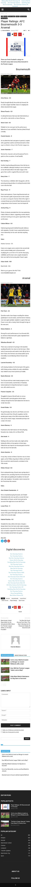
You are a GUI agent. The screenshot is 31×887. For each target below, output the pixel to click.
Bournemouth (23, 16)
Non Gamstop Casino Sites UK (16, 576)
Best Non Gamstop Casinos (16, 558)
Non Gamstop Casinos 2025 (16, 572)
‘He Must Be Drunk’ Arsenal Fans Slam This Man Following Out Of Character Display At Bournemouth (23, 624)
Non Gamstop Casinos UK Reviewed (20, 5)
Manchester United (6, 843)
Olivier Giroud (5, 600)
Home (2, 13)
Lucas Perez (23, 598)
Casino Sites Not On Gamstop (16, 581)
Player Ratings (4, 18)
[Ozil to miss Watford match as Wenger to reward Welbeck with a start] (5, 662)
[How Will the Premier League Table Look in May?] (5, 670)
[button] (28, 9)
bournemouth (15, 598)
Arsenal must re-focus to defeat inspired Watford (15, 775)
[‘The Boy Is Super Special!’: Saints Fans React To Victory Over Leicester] (5, 824)
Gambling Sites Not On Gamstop (16, 562)
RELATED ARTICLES (7, 655)
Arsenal (17, 16)
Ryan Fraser (22, 600)
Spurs (2, 856)
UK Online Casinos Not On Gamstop (16, 585)
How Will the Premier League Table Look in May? (15, 760)
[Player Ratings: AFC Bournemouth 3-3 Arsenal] (5, 807)
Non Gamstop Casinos (14, 2)
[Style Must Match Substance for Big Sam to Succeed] (5, 678)
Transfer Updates (6, 850)
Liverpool (3, 848)
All (1, 16)
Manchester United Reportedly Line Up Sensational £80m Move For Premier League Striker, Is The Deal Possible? (8, 625)
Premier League (12, 16)
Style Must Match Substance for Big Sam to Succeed (14, 764)
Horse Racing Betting (16, 593)
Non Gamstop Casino (16, 564)
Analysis (5, 16)
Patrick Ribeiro (6, 30)
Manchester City (5, 853)
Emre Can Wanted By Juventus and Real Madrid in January (15, 770)
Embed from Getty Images (7, 73)
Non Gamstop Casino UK (16, 587)
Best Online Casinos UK (16, 595)
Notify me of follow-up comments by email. (13, 730)
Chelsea (3, 845)
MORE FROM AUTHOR (21, 655)
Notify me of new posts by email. (11, 732)
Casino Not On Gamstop (16, 560)
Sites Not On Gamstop (16, 568)
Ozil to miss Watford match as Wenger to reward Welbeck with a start (19, 662)
